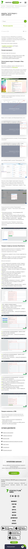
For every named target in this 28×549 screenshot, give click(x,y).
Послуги (14, 512)
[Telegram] (18, 496)
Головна (3, 480)
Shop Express (15, 67)
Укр (20, 2)
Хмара (14, 507)
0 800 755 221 (8, 2)
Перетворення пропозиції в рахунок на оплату (13, 441)
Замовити (15, 2)
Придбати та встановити (7, 45)
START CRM (14, 504)
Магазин (14, 515)
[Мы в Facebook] (10, 496)
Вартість (14, 510)
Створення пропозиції (7, 435)
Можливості (14, 501)
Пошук (25, 21)
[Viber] (15, 496)
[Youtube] (13, 496)
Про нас (14, 521)
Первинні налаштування (8, 432)
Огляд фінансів (6, 447)
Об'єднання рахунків (7, 450)
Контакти (14, 523)
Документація (14, 518)
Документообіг (6, 438)
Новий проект (6, 444)
